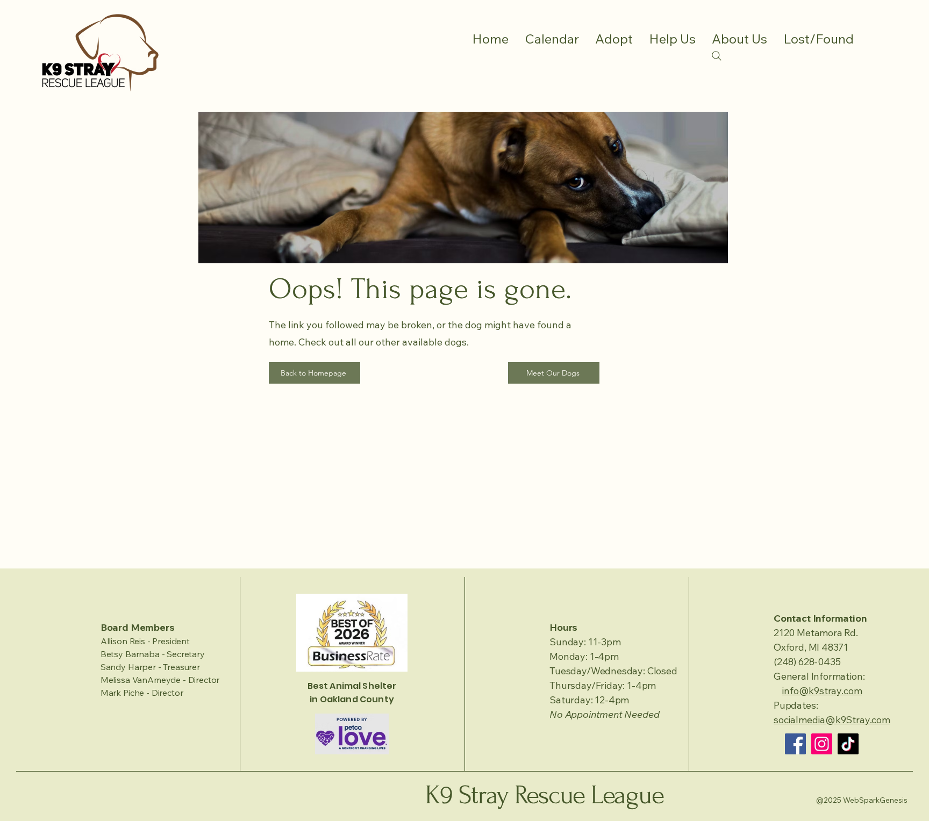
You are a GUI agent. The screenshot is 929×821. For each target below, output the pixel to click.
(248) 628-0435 (807, 662)
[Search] (716, 56)
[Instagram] (821, 743)
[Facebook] (795, 743)
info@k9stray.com (822, 691)
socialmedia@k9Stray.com (832, 720)
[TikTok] (848, 743)
